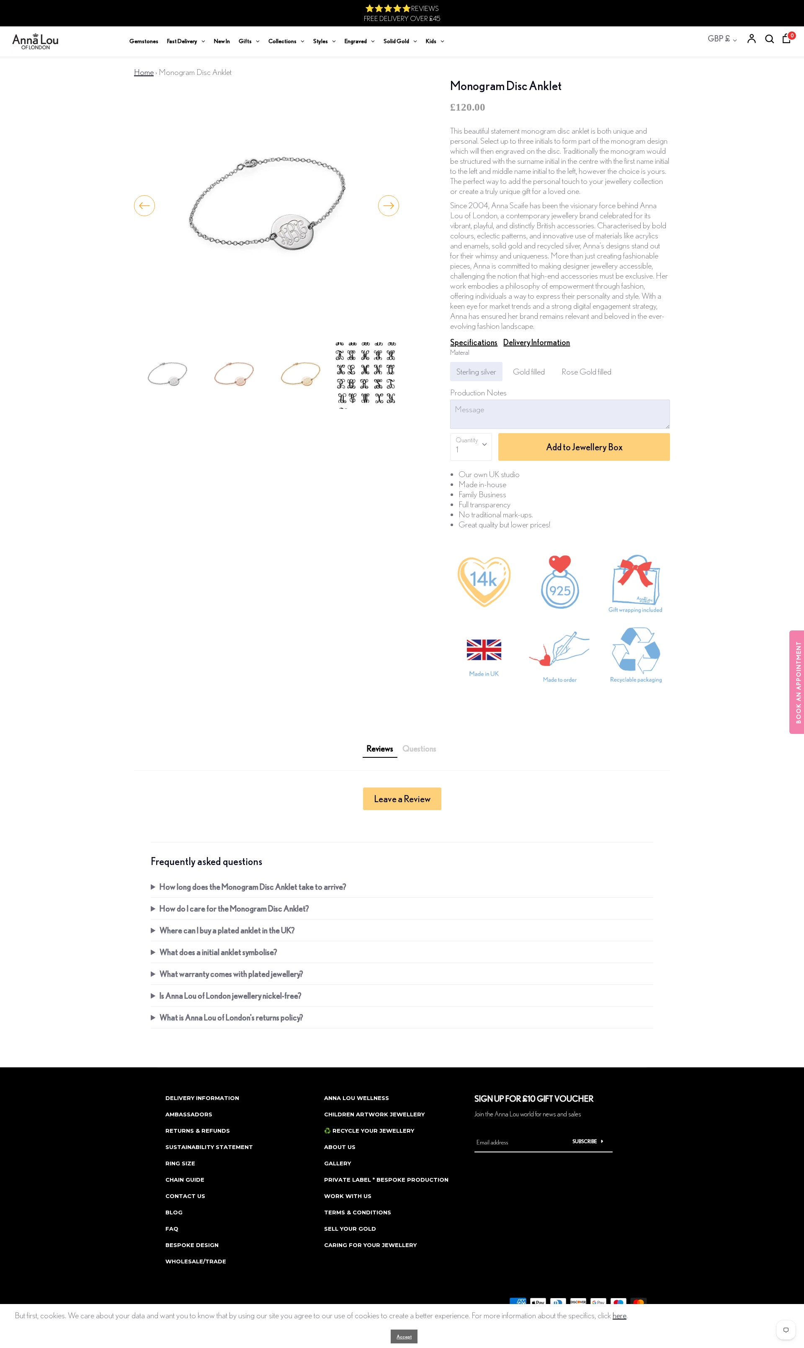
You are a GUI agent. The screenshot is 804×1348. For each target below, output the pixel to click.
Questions (419, 748)
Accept (404, 1336)
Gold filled (529, 371)
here (619, 1315)
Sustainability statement (209, 1147)
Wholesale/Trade (195, 1261)
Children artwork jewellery (374, 1114)
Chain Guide (184, 1179)
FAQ (171, 1228)
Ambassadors (188, 1114)
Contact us (185, 1196)
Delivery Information (536, 342)
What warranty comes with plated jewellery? (231, 974)
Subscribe (584, 1141)
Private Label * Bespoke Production (386, 1179)
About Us (340, 1147)
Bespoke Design (192, 1245)
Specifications (473, 342)
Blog (174, 1212)
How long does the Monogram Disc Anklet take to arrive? (253, 886)
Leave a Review (402, 798)
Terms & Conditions (357, 1212)
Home (144, 72)
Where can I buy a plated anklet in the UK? (227, 930)
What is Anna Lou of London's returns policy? (231, 1017)
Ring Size (180, 1163)
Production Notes (478, 392)
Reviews (380, 748)
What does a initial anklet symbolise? (218, 952)
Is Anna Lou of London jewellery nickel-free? (231, 995)
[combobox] (471, 447)
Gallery (337, 1163)
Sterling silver (476, 371)
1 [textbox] (457, 449)
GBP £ (719, 38)
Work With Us (347, 1196)
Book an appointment (798, 682)
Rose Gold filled (586, 371)
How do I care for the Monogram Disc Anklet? (234, 908)
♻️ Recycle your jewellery (369, 1130)
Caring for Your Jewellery (370, 1245)
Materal (459, 352)
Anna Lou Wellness (356, 1098)
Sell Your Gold (350, 1228)
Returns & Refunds (197, 1130)
